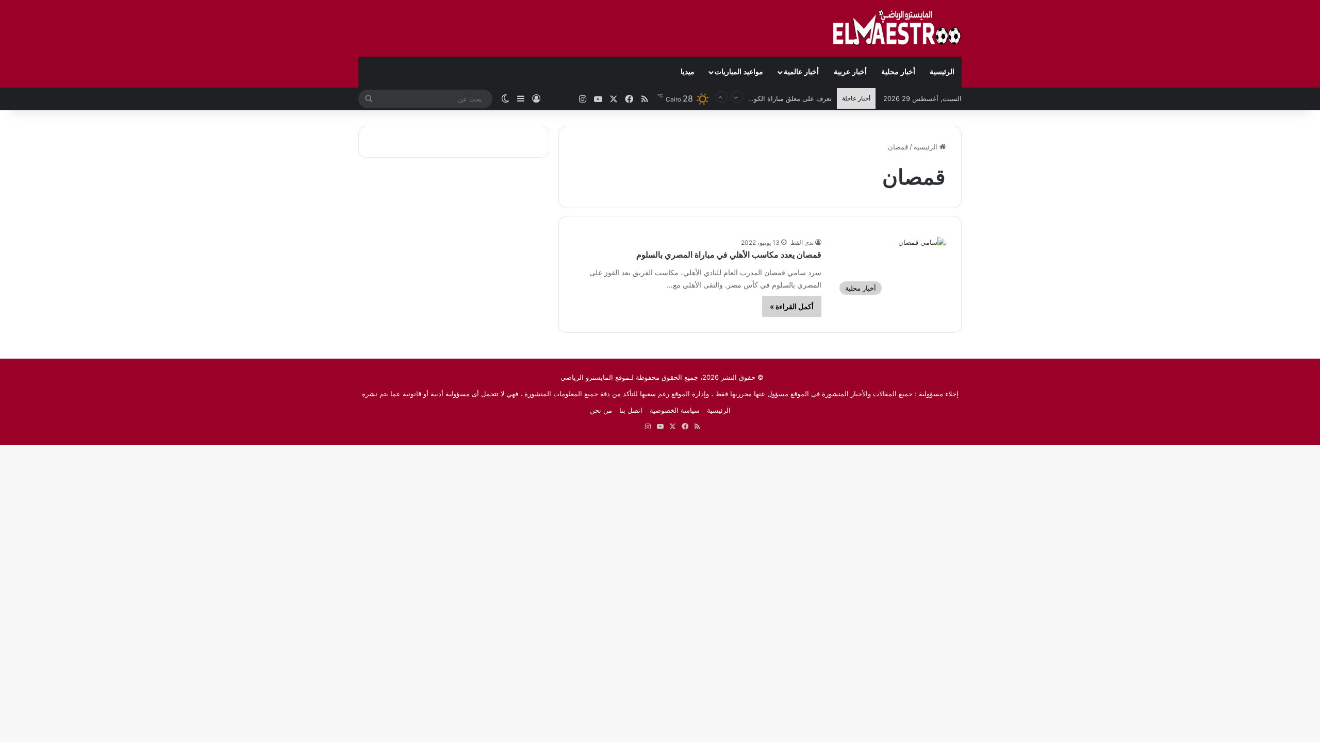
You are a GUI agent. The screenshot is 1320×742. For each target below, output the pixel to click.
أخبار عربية (850, 72)
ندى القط (802, 242)
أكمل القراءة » (792, 306)
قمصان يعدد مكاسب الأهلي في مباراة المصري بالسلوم (728, 254)
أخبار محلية (898, 72)
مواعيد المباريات (739, 72)
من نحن (601, 410)
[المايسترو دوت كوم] (897, 28)
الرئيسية (942, 72)
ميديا (688, 72)
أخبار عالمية (801, 72)
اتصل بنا (630, 410)
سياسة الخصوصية (675, 410)
